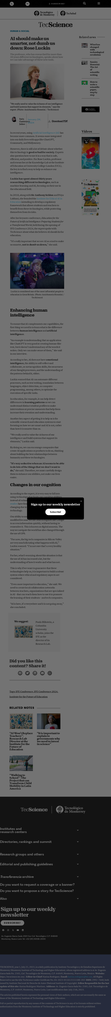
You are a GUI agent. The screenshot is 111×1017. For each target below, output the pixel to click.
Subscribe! (55, 511)
